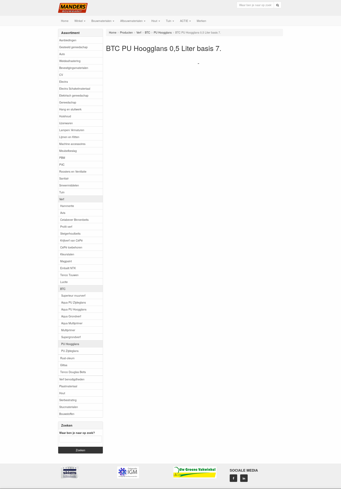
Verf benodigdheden (71, 379)
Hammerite (67, 206)
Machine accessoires (72, 144)
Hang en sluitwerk (70, 109)
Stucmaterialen (68, 407)
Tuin (62, 192)
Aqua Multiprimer (71, 323)
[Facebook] (233, 478)
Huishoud (65, 116)
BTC (63, 289)
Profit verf (66, 227)
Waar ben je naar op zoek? (77, 433)
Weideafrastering (70, 61)
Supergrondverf (71, 337)
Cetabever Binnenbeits (74, 220)
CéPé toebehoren (71, 247)
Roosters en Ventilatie (72, 171)
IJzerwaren (66, 123)
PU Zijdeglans (70, 351)
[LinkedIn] (244, 478)
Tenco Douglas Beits (73, 372)
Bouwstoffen (66, 414)
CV (61, 75)
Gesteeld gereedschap (73, 47)
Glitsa (63, 365)
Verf (61, 199)
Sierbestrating (68, 400)
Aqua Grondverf (71, 316)
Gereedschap (67, 102)
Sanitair (64, 178)
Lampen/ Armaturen (71, 130)
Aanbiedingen (67, 40)
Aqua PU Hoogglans (73, 309)
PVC (62, 164)
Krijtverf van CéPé (71, 240)
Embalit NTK (68, 268)
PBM (62, 158)
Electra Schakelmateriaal (74, 88)
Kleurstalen (67, 254)
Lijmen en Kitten (69, 137)
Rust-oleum (67, 358)
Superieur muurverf (73, 295)
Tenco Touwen (69, 275)
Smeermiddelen (69, 185)
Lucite (64, 282)
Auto (62, 54)
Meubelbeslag (68, 151)
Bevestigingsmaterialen (73, 68)
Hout (62, 393)
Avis (62, 213)
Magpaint (66, 261)
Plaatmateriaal (68, 386)
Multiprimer (68, 330)
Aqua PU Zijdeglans (73, 302)
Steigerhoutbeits (70, 233)
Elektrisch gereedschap (73, 95)
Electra (63, 82)
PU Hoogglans (70, 344)
